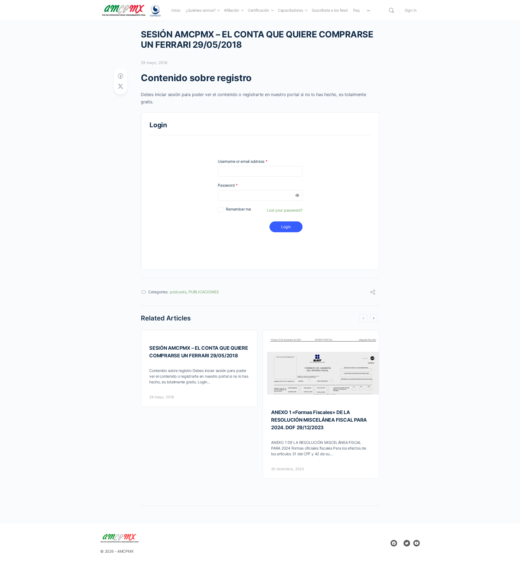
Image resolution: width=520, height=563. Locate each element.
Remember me (238, 209)
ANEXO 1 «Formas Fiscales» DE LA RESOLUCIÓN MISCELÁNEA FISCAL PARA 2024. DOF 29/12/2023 (319, 419)
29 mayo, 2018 (154, 62)
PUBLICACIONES (203, 292)
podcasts (178, 292)
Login (286, 226)
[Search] (391, 10)
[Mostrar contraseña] (297, 195)
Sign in (411, 10)
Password (235, 185)
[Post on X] (120, 86)
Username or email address (250, 161)
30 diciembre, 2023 (287, 469)
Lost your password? (284, 210)
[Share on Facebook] (120, 76)
